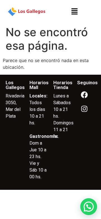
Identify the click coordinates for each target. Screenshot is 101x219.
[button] (74, 12)
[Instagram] (84, 109)
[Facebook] (84, 95)
